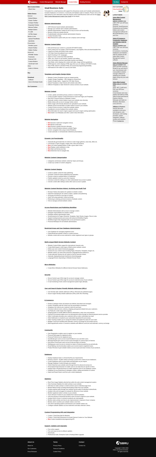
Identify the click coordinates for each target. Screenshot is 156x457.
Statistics (48, 379)
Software (30, 79)
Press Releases (32, 451)
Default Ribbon (32, 18)
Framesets (31, 57)
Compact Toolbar (33, 22)
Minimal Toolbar (33, 27)
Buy (29, 73)
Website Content (50, 91)
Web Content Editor (34, 7)
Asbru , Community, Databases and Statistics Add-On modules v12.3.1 (120, 42)
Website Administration (53, 23)
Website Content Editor (53, 44)
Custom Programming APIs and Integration (60, 412)
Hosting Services (85, 2)
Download (31, 77)
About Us (30, 445)
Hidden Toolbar (32, 50)
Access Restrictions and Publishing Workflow (60, 207)
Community (49, 330)
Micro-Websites (50, 264)
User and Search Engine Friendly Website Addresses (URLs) (66, 288)
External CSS (32, 59)
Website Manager (60, 2)
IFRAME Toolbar (33, 54)
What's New (31, 9)
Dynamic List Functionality (54, 138)
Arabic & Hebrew (33, 68)
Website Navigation (51, 119)
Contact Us (124, 2)
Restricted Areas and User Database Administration (62, 228)
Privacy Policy (57, 445)
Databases (48, 354)
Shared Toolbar (32, 48)
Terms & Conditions (59, 448)
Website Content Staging (53, 169)
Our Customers (32, 86)
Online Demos (32, 13)
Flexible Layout (32, 45)
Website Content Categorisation (56, 157)
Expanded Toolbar (33, 25)
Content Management (46, 2)
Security (47, 275)
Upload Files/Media (34, 38)
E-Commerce (49, 300)
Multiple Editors (32, 29)
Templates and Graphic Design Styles (58, 74)
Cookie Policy (57, 451)
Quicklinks (31, 41)
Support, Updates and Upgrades (56, 426)
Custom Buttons (33, 61)
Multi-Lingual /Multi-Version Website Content (60, 242)
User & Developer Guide (35, 82)
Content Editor (73, 2)
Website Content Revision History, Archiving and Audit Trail (65, 188)
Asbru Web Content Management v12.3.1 (119, 19)
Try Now (116, 2)
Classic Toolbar (32, 20)
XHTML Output (32, 34)
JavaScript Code (33, 63)
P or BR (30, 32)
